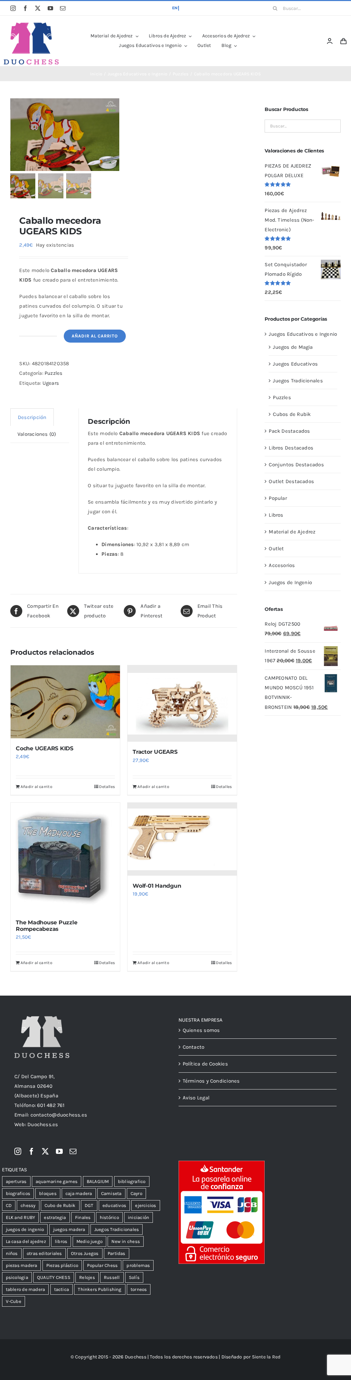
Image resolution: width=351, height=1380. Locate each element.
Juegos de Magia (293, 347)
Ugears (51, 383)
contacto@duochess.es (59, 1115)
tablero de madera (25, 1289)
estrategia (55, 1217)
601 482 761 (50, 1105)
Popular (278, 498)
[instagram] (13, 8)
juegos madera (69, 1229)
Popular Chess (102, 1265)
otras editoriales (44, 1253)
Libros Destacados (291, 448)
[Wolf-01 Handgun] (182, 839)
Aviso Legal (196, 1098)
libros (61, 1241)
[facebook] (25, 8)
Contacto (194, 1047)
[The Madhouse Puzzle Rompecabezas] (65, 857)
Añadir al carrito (95, 335)
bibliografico (132, 1181)
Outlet (276, 548)
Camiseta (111, 1193)
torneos (139, 1289)
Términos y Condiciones (211, 1081)
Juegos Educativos (295, 364)
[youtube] (50, 8)
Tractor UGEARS (155, 752)
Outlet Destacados (291, 481)
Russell (112, 1277)
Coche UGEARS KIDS (44, 748)
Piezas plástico (62, 1265)
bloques (48, 1193)
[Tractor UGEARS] (182, 703)
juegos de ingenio (25, 1229)
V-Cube (13, 1301)
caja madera (78, 1193)
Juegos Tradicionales (298, 381)
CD (9, 1205)
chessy (28, 1205)
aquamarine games (57, 1181)
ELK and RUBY (20, 1217)
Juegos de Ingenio (290, 582)
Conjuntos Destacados (296, 464)
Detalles (107, 786)
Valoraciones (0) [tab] (36, 434)
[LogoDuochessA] (31, 25)
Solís (134, 1277)
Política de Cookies (205, 1064)
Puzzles (54, 373)
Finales (83, 1217)
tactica (61, 1289)
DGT (89, 1205)
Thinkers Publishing (99, 1289)
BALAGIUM (98, 1181)
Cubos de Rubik (292, 414)
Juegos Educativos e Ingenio (303, 334)
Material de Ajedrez (292, 532)
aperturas (16, 1181)
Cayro (136, 1193)
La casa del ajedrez (26, 1241)
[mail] (62, 8)
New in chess (125, 1241)
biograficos (18, 1193)
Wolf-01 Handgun (157, 886)
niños (12, 1253)
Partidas (116, 1253)
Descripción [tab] (32, 417)
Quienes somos (201, 1030)
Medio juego (89, 1241)
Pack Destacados (289, 431)
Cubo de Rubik (60, 1205)
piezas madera (21, 1265)
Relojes (87, 1277)
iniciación (138, 1217)
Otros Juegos (85, 1253)
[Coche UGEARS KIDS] (65, 701)
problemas (138, 1265)
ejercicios (145, 1205)
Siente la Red (266, 1357)
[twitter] (37, 8)
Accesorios (282, 565)
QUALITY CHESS (53, 1277)
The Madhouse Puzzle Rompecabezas (46, 925)
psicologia (17, 1277)
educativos (114, 1205)
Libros (276, 515)
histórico (109, 1217)
